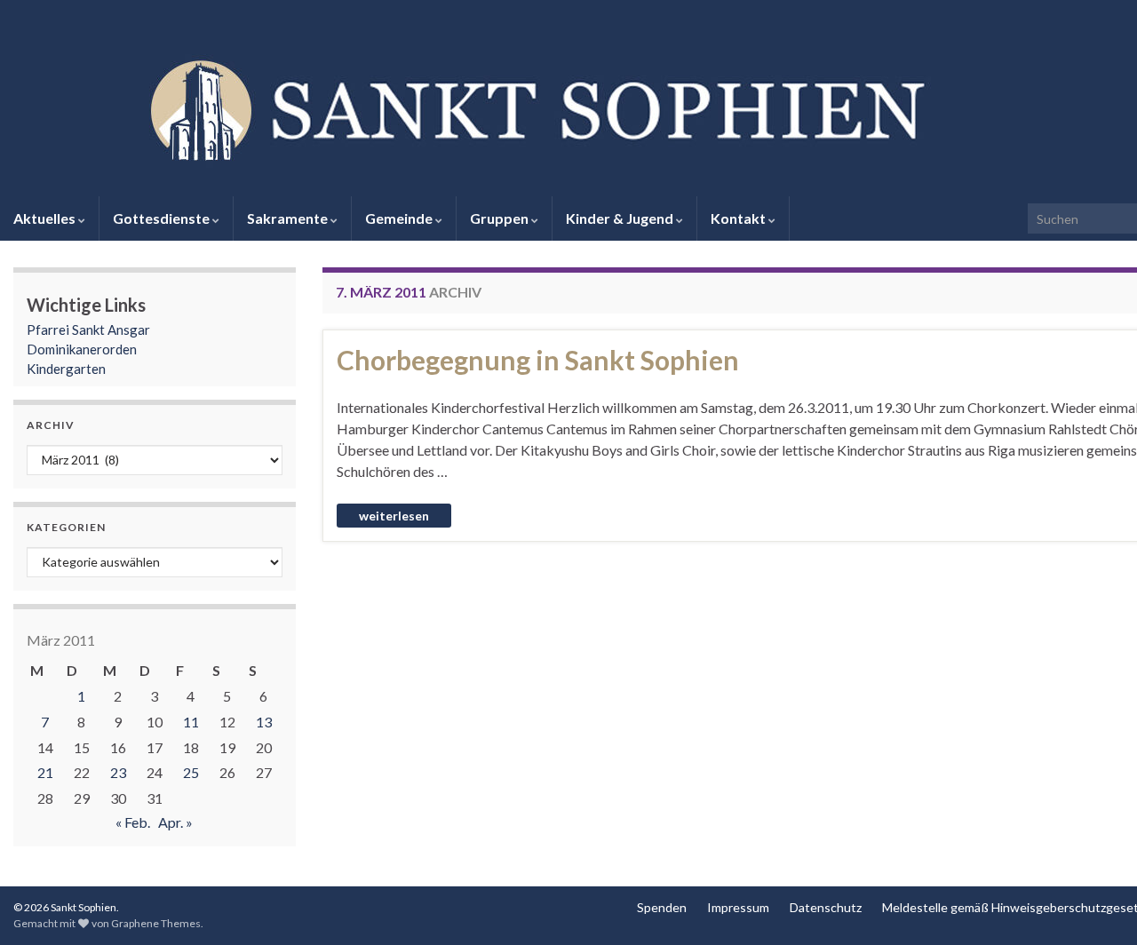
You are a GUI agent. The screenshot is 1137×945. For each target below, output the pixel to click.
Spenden (662, 907)
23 (118, 772)
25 (191, 772)
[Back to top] (1097, 905)
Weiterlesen (394, 516)
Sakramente (288, 218)
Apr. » (175, 822)
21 (45, 772)
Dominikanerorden (82, 349)
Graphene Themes (156, 923)
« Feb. (132, 822)
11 (191, 721)
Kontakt (739, 218)
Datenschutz (826, 907)
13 (264, 721)
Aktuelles (45, 218)
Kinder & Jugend (621, 218)
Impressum (738, 907)
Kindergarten (66, 369)
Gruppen (500, 218)
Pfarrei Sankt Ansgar (88, 330)
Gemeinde (400, 218)
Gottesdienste (162, 218)
